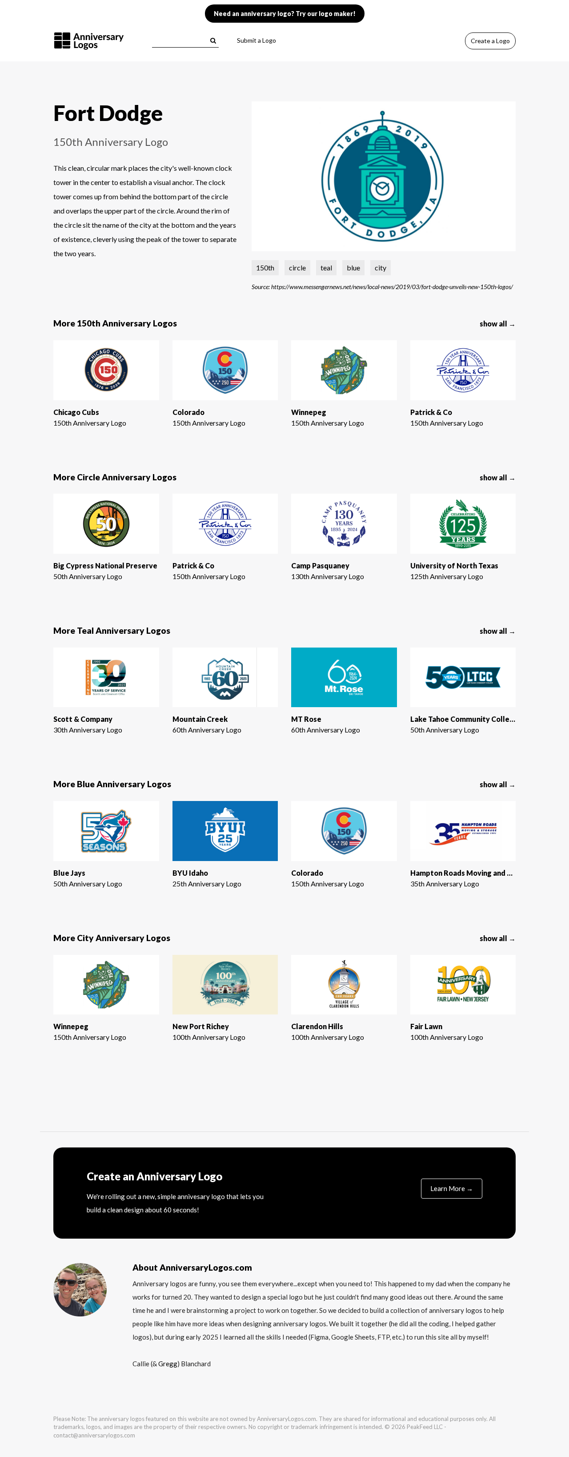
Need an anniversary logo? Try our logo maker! (285, 13)
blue (353, 267)
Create (490, 40)
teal (326, 267)
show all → (498, 323)
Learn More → (451, 1188)
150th (265, 267)
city (380, 267)
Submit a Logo (256, 40)
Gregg (167, 1364)
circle (297, 267)
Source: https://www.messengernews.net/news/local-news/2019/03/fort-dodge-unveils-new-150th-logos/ (382, 286)
